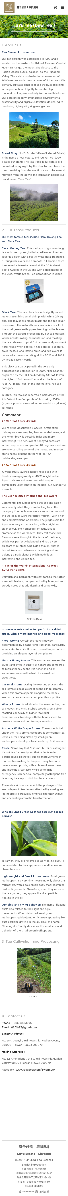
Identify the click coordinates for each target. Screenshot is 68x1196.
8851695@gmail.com (24, 1027)
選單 (62, 7)
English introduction (34, 1164)
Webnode (28, 1191)
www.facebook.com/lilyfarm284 (35, 1069)
